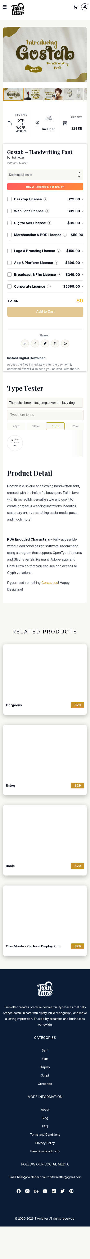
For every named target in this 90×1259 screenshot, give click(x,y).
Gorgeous (14, 705)
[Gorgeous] (45, 671)
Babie (10, 866)
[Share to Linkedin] (25, 343)
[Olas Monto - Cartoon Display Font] (45, 913)
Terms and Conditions (45, 1134)
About (45, 1109)
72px (74, 426)
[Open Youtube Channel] (45, 1192)
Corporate (45, 1083)
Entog (10, 785)
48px (55, 426)
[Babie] (45, 832)
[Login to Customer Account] (84, 7)
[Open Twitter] (62, 1192)
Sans (45, 1058)
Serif (45, 1050)
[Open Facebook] (18, 1192)
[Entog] (45, 752)
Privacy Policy (45, 1143)
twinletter (18, 157)
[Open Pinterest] (71, 1192)
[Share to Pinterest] (55, 343)
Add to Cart (45, 311)
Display (45, 1067)
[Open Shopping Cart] (75, 7)
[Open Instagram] (27, 1192)
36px (36, 426)
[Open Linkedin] (53, 1192)
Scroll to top (86, 1255)
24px (16, 426)
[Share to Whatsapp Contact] (65, 343)
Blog (45, 1118)
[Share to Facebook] (35, 343)
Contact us (49, 583)
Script (45, 1075)
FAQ (45, 1126)
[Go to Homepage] (17, 15)
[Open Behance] (36, 1192)
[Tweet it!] (45, 343)
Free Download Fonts (45, 1151)
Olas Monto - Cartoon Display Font (33, 946)
